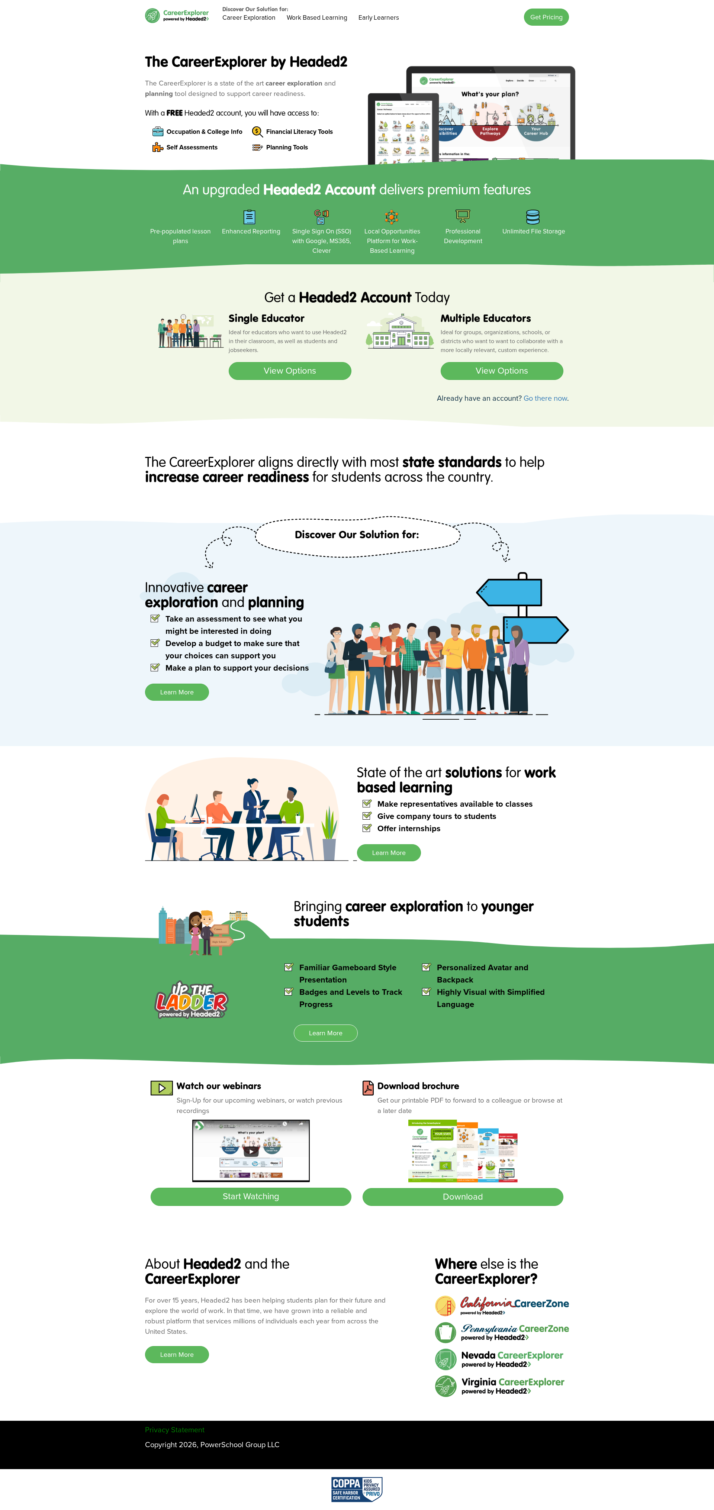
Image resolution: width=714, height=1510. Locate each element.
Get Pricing (546, 17)
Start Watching (251, 1196)
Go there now (545, 398)
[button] (546, 17)
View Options (290, 370)
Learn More (177, 692)
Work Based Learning (317, 18)
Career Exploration (249, 18)
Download (463, 1196)
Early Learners (378, 18)
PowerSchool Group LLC (240, 1444)
